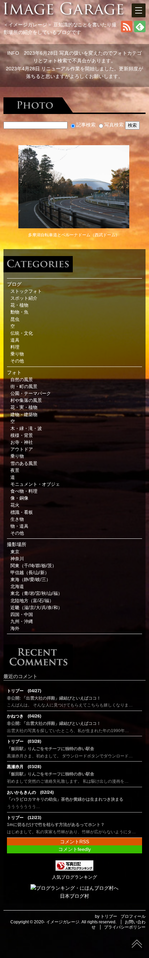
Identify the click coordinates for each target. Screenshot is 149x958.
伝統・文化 (21, 333)
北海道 (17, 586)
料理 (14, 347)
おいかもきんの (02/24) (30, 792)
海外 (14, 628)
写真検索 (114, 125)
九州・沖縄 (21, 621)
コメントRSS (74, 841)
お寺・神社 (21, 442)
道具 (14, 340)
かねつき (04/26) (24, 716)
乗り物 (17, 354)
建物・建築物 (23, 414)
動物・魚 (19, 312)
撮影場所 (16, 544)
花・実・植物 (23, 407)
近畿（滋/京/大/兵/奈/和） (36, 607)
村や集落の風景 (26, 400)
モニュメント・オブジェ (35, 484)
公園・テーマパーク (30, 393)
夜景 (14, 470)
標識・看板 (21, 512)
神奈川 (17, 558)
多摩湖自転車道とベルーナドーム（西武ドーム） (74, 234)
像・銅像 (19, 498)
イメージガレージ (62, 922)
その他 (17, 361)
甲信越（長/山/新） (29, 572)
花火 (14, 505)
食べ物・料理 (23, 491)
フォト (14, 372)
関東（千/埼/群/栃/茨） (33, 565)
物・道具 (19, 526)
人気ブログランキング (74, 877)
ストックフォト (26, 291)
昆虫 (14, 319)
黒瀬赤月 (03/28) (24, 766)
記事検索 (86, 125)
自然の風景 (21, 379)
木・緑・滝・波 (26, 428)
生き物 (17, 519)
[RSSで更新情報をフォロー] (126, 30)
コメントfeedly (74, 849)
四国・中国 (21, 614)
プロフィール (133, 916)
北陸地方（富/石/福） (32, 600)
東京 (14, 552)
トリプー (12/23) (24, 817)
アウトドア (21, 449)
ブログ (14, 284)
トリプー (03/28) (24, 741)
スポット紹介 (23, 298)
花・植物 (19, 305)
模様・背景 (21, 435)
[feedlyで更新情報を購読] (140, 30)
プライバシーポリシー (125, 927)
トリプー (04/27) (24, 690)
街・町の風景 (23, 386)
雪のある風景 (23, 463)
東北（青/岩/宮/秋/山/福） (36, 593)
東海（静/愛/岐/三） (30, 579)
